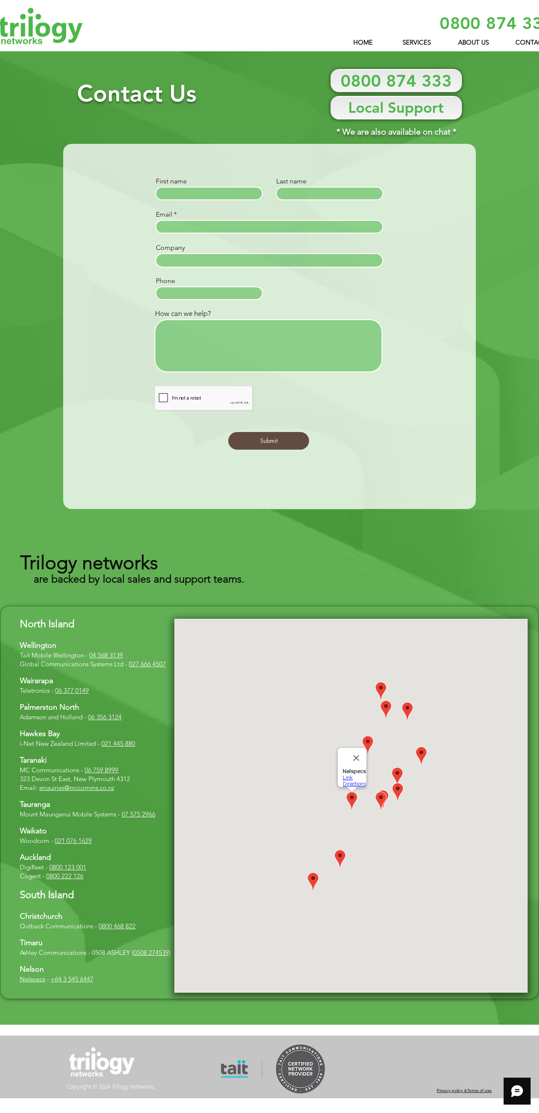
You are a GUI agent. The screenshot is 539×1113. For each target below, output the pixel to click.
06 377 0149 (72, 690)
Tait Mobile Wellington (52, 655)
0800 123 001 (67, 867)
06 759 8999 (101, 770)
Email (164, 214)
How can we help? (183, 313)
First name (171, 181)
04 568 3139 (106, 655)
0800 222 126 (64, 876)
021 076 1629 (73, 841)
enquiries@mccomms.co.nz (76, 788)
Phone (165, 281)
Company (170, 247)
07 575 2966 (138, 814)
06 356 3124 (105, 717)
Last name (291, 181)
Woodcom (34, 841)
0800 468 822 (117, 926)
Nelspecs (32, 979)
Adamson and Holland (51, 717)
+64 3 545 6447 (72, 979)
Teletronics (35, 690)
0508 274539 (151, 953)
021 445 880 (118, 743)
